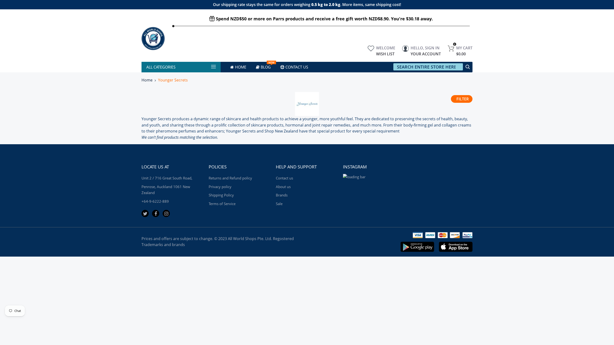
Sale (279, 203)
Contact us (284, 178)
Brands (282, 195)
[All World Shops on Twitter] (145, 213)
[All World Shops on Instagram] (166, 213)
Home (147, 80)
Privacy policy (220, 186)
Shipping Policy (221, 195)
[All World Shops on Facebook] (155, 213)
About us (283, 186)
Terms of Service (222, 203)
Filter (462, 99)
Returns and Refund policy (230, 178)
